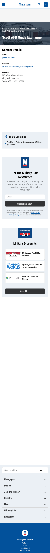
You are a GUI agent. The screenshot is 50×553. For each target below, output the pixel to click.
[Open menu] (3, 4)
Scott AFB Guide (28, 28)
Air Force (25, 543)
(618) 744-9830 (8, 57)
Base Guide (14, 28)
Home (4, 28)
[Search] (39, 4)
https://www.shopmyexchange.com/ (18, 66)
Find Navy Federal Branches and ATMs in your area (24, 143)
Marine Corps (25, 551)
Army (25, 545)
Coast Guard (25, 548)
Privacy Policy (14, 215)
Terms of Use (35, 213)
